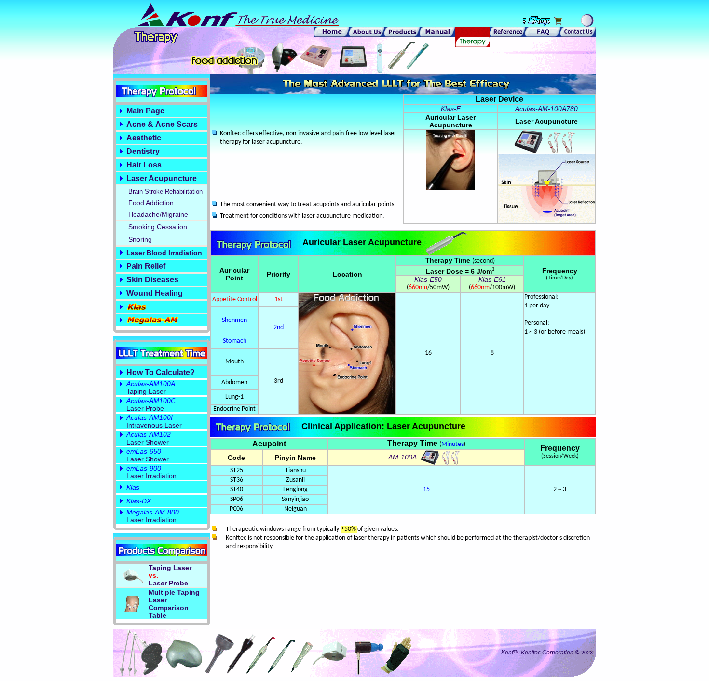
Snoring (140, 239)
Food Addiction (151, 203)
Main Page (145, 111)
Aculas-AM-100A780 (546, 108)
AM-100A (403, 457)
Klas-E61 (492, 279)
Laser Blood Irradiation (164, 253)
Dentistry (143, 151)
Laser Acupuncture (161, 178)
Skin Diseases (152, 280)
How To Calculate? (160, 372)
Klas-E (451, 108)
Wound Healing (154, 293)
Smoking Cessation (157, 227)
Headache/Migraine (158, 214)
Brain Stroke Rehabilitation (165, 191)
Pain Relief (145, 266)
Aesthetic (143, 138)
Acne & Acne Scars (162, 124)
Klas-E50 (428, 279)
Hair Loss (144, 165)
